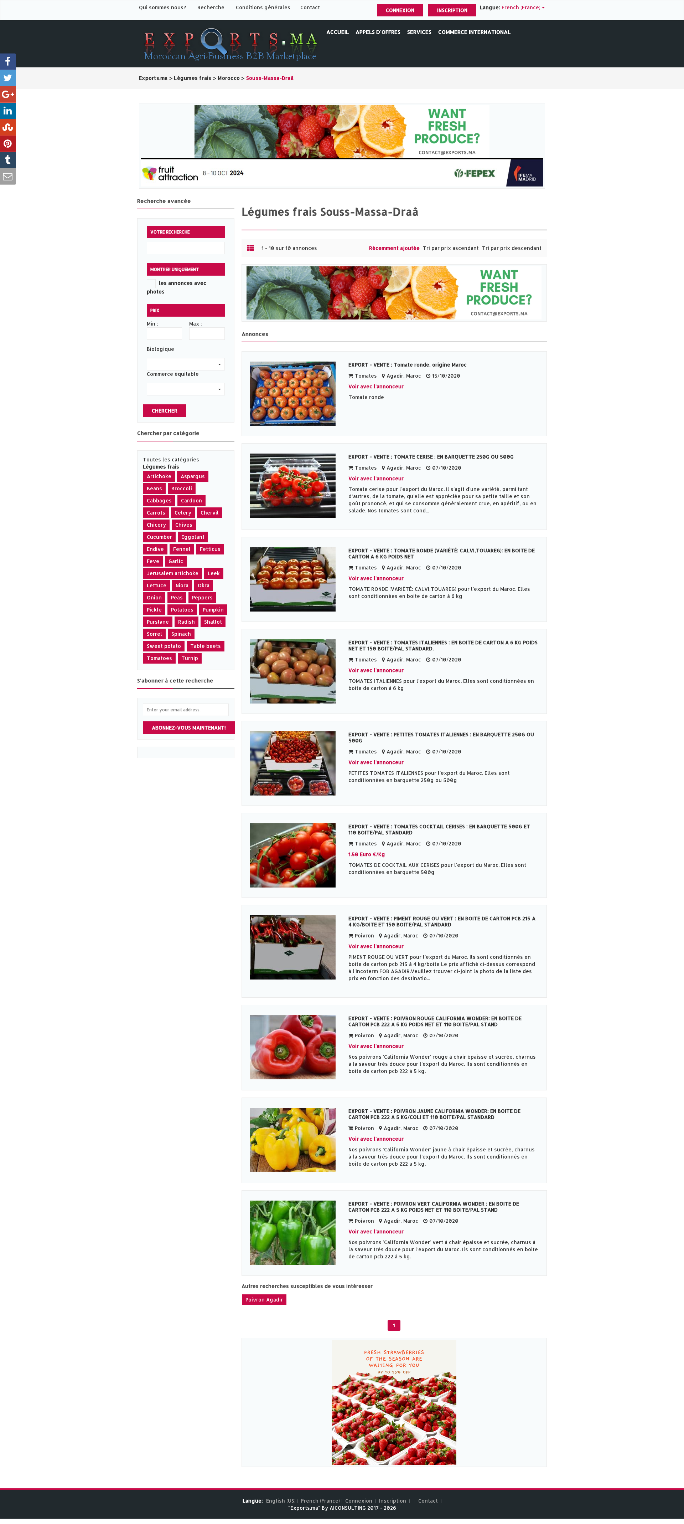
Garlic (176, 561)
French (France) (320, 1501)
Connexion (400, 10)
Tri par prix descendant (512, 248)
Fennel (182, 549)
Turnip (189, 658)
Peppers (202, 597)
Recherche (211, 7)
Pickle (154, 610)
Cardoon (191, 500)
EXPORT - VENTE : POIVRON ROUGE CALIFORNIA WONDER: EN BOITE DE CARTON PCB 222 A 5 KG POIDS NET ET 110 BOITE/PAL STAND (435, 1021)
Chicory (156, 525)
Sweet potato (164, 646)
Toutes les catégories (171, 459)
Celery (183, 513)
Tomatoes (159, 658)
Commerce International (474, 32)
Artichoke (159, 476)
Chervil (210, 513)
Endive (155, 549)
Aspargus (193, 476)
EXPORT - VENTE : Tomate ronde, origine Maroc (407, 365)
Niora (182, 585)
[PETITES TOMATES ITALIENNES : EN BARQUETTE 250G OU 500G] (295, 763)
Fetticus (210, 549)
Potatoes (182, 610)
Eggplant (192, 537)
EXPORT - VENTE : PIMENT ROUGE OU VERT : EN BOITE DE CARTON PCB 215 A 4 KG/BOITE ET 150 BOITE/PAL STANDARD (441, 921)
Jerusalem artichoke (172, 573)
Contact (310, 7)
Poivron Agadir (264, 1300)
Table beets (205, 646)
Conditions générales (264, 7)
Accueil (337, 32)
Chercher (164, 411)
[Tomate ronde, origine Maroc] (295, 394)
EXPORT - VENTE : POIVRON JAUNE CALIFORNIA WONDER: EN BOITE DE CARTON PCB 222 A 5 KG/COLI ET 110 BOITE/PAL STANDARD (434, 1114)
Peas (177, 597)
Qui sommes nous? (163, 7)
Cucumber (159, 537)
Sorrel (154, 634)
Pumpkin (213, 610)
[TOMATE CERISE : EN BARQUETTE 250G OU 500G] (295, 486)
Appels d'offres (378, 32)
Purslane (158, 622)
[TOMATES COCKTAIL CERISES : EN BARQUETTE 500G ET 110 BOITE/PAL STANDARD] (295, 855)
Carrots (156, 513)
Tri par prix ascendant (451, 248)
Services (419, 32)
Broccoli (181, 488)
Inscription (452, 10)
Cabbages (159, 500)
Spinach (181, 634)
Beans (154, 488)
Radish (186, 622)
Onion (154, 597)
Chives (183, 525)
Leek (214, 573)
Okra (203, 585)
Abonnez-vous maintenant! (189, 728)
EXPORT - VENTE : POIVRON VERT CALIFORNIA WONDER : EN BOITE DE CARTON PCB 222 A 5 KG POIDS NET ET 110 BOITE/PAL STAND (433, 1207)
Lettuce (156, 585)
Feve (153, 561)
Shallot (213, 622)
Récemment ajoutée (394, 248)
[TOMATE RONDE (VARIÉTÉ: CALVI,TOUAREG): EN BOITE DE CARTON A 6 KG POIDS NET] (295, 579)
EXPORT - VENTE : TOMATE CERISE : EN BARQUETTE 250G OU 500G (431, 457)
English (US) (281, 1501)
